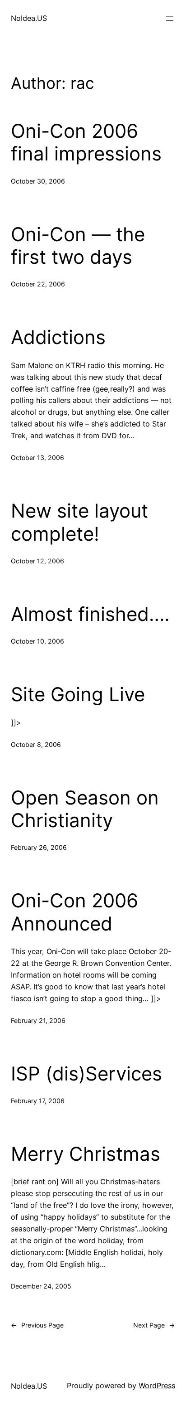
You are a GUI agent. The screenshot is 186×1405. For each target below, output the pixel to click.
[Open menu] (169, 18)
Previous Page (37, 1325)
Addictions (58, 337)
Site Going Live (78, 694)
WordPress (157, 1385)
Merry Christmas (85, 1154)
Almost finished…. (90, 614)
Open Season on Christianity (85, 809)
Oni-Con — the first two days (78, 245)
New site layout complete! (79, 522)
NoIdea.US (29, 18)
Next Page (154, 1325)
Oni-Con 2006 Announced (74, 912)
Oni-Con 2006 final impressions (86, 142)
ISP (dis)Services (86, 1073)
